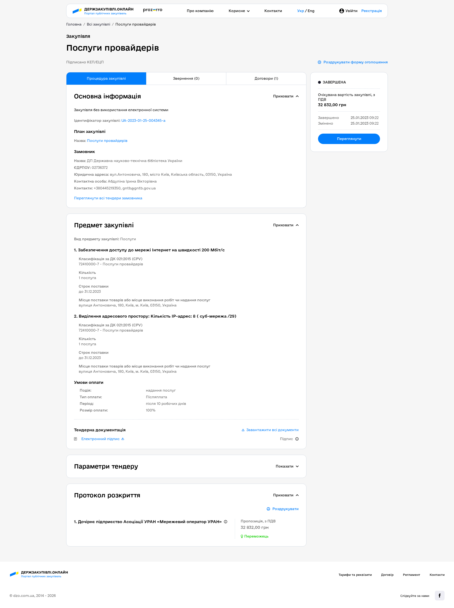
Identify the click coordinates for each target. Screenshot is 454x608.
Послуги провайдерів (107, 141)
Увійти (351, 11)
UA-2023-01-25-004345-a (143, 120)
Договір (387, 574)
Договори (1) (266, 78)
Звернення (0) (186, 78)
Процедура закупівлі (106, 78)
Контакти (273, 11)
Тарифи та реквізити (355, 574)
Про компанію (200, 11)
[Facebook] (440, 595)
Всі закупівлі (98, 24)
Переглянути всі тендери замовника (108, 198)
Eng (311, 11)
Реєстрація (371, 11)
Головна (74, 24)
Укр (300, 11)
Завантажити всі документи (272, 430)
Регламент (411, 574)
